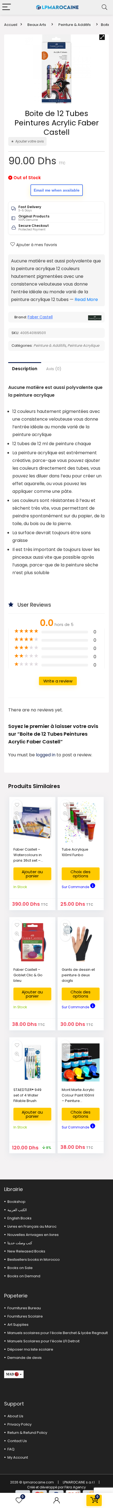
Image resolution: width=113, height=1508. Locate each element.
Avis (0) (53, 369)
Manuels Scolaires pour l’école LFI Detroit (43, 1341)
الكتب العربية (17, 1210)
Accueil (10, 24)
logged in (46, 755)
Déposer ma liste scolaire (30, 1349)
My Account (17, 1457)
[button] (102, 37)
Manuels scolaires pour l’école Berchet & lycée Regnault (57, 1332)
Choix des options (80, 874)
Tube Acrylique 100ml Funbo (75, 852)
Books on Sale (20, 1267)
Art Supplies (18, 1324)
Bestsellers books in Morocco (33, 1259)
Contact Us (17, 1441)
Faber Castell (40, 317)
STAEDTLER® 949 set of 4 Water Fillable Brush (27, 1095)
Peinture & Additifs (74, 24)
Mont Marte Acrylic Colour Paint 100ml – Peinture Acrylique (78, 1098)
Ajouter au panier (32, 874)
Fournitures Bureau (24, 1308)
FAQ (11, 1449)
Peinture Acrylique (83, 345)
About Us (15, 1416)
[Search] (104, 7)
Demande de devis (24, 1357)
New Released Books (26, 1251)
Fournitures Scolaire (25, 1316)
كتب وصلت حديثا (19, 1243)
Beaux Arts (36, 24)
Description (24, 369)
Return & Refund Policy (27, 1432)
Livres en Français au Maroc (31, 1226)
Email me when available (57, 190)
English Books (19, 1218)
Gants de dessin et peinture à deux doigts (78, 975)
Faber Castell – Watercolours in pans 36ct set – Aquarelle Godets (29, 858)
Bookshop (16, 1201)
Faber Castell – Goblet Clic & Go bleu (28, 975)
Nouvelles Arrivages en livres (33, 1234)
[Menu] (6, 7)
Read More (86, 299)
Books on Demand (23, 1276)
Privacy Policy (19, 1424)
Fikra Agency (75, 1487)
